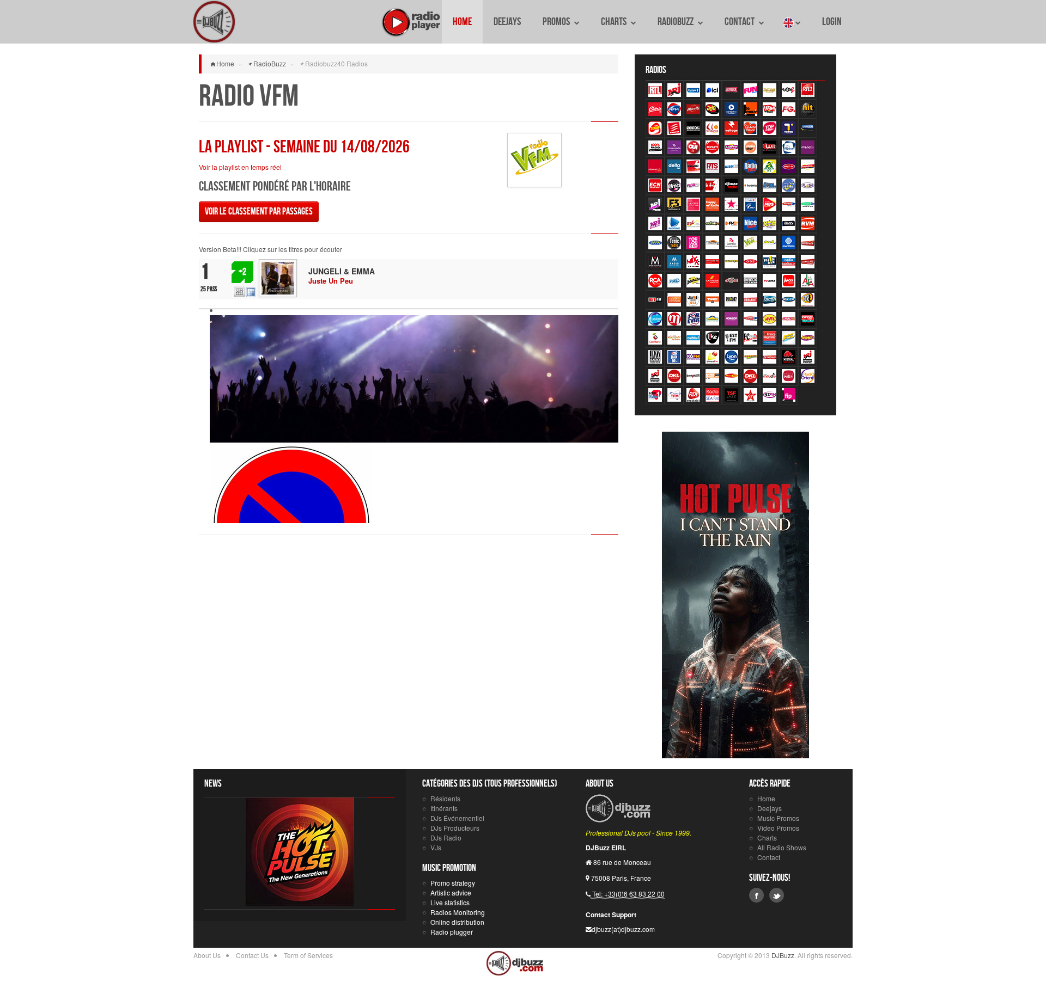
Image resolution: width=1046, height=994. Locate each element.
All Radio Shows (781, 847)
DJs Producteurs (454, 827)
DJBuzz (215, 22)
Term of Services (308, 955)
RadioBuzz (676, 21)
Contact (740, 21)
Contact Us (252, 955)
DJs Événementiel (457, 818)
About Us (207, 955)
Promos (557, 21)
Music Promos (778, 818)
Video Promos (778, 827)
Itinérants (444, 808)
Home (462, 21)
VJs (435, 847)
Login (832, 21)
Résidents (445, 798)
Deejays (507, 21)
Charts (614, 21)
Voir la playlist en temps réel (240, 166)
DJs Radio (445, 837)
